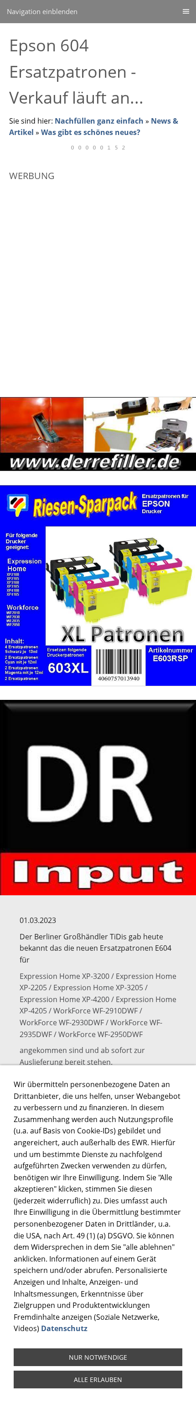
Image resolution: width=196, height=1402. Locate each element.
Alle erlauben (98, 1379)
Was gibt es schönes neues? (90, 132)
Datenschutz (64, 1328)
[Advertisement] (98, 285)
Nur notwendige (98, 1357)
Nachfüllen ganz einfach (99, 121)
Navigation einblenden (42, 11)
